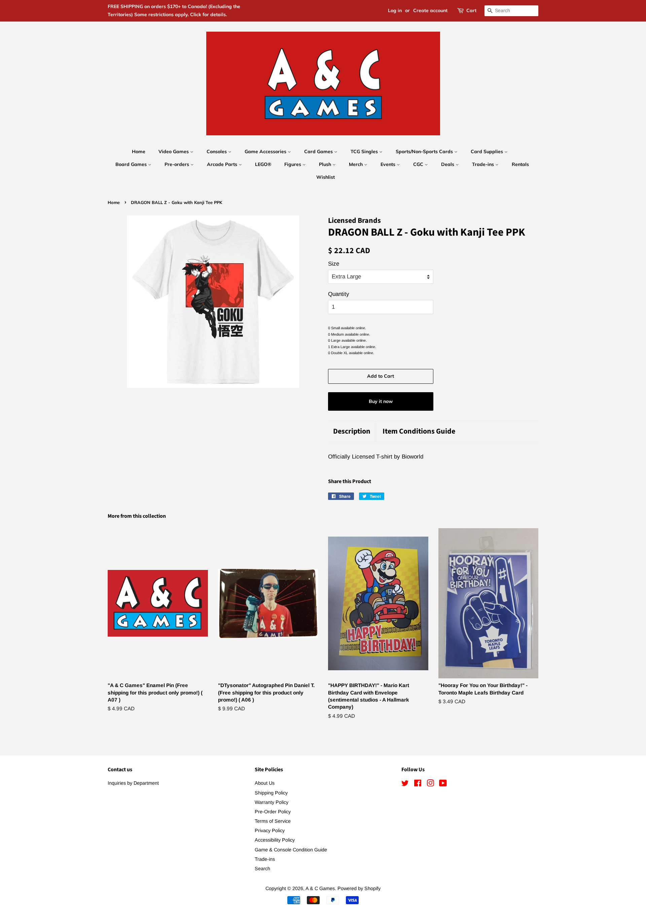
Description (351, 431)
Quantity (338, 294)
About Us (265, 783)
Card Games (319, 151)
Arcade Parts (223, 164)
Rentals (520, 164)
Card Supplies (487, 151)
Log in (395, 10)
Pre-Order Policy (273, 811)
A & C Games (320, 888)
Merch (356, 164)
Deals (448, 164)
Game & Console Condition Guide (291, 849)
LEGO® (263, 164)
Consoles (217, 151)
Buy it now (381, 401)
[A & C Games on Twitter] (405, 784)
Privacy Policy (270, 830)
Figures (293, 164)
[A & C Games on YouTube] (443, 784)
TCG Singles (365, 151)
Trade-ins (483, 164)
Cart (471, 10)
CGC (419, 164)
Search (262, 868)
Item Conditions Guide (419, 431)
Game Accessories (266, 151)
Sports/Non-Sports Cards (425, 151)
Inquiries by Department (133, 783)
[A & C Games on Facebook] (418, 784)
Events (389, 164)
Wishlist (325, 177)
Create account (430, 10)
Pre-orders (177, 164)
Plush (325, 164)
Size (333, 264)
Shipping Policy (271, 792)
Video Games (174, 151)
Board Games (131, 164)
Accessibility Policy (275, 840)
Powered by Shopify (359, 888)
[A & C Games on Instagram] (430, 784)
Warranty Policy (271, 802)
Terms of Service (273, 821)
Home (138, 151)
